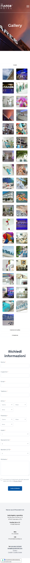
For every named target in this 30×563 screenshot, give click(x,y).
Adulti (3, 430)
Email (3, 381)
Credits (10, 552)
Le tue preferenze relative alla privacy (12, 559)
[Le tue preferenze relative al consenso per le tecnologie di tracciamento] (2, 560)
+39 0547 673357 (16, 546)
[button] (27, 6)
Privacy (15, 550)
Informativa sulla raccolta (6, 561)
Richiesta (4, 459)
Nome (3, 362)
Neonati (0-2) (5, 440)
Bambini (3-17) (6, 449)
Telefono (4, 391)
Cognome (4, 372)
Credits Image (17, 552)
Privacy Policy (18, 481)
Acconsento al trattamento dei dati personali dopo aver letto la (16, 480)
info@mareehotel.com (15, 548)
